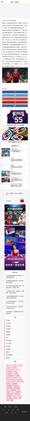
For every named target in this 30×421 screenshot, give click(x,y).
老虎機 (15, 398)
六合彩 (8, 381)
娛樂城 (8, 383)
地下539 (14, 381)
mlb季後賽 (16, 373)
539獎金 (20, 365)
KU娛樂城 (12, 184)
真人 (13, 392)
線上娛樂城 (9, 398)
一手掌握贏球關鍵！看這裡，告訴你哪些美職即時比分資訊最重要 (16, 180)
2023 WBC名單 (10, 369)
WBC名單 (15, 377)
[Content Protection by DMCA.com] (24, 411)
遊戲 (8, 400)
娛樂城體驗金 (17, 388)
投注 (8, 390)
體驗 (12, 400)
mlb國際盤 (9, 373)
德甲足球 (5, 88)
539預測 (14, 367)
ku (19, 369)
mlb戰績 (17, 375)
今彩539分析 (19, 379)
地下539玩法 (20, 381)
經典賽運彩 (9, 396)
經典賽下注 (18, 392)
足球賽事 (12, 15)
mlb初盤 (15, 371)
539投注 (14, 365)
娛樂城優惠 (14, 383)
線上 (15, 396)
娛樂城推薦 (16, 385)
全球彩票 (12, 149)
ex (16, 369)
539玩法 (9, 367)
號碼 (20, 398)
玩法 (19, 390)
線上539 (20, 396)
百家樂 (8, 392)
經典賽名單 (17, 394)
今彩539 (13, 379)
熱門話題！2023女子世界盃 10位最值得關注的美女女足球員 (16, 167)
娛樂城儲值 (9, 385)
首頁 (7, 193)
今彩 (8, 379)
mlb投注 (9, 377)
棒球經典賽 (13, 390)
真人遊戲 (16, 184)
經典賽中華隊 (10, 394)
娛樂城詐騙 (9, 388)
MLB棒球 (12, 177)
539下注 (9, 365)
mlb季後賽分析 (10, 375)
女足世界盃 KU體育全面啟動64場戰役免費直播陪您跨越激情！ (16, 160)
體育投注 (18, 15)
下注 (20, 377)
